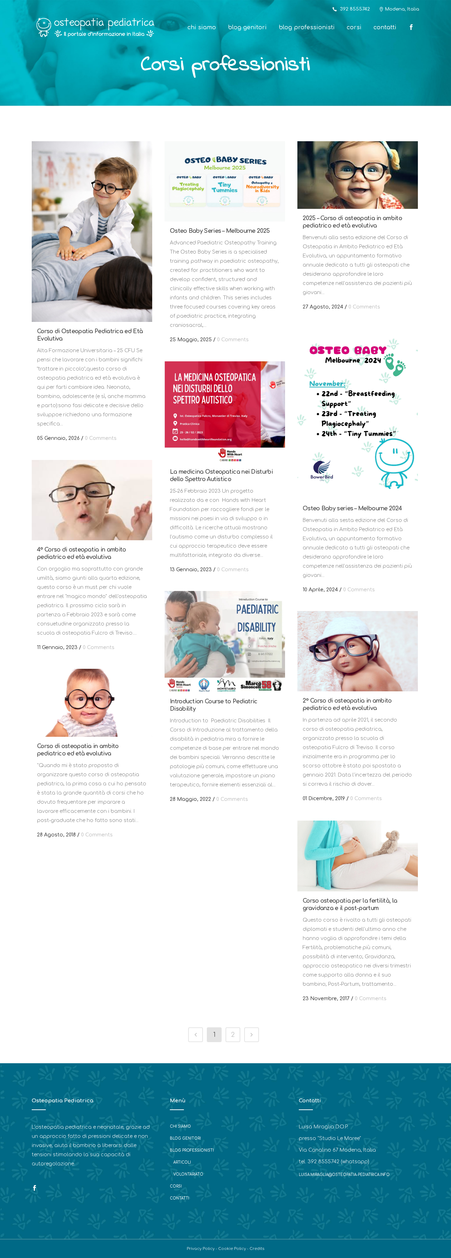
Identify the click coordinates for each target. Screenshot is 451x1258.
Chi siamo (180, 1126)
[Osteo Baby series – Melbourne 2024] (357, 413)
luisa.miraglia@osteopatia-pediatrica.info (344, 1175)
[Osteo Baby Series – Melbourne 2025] (225, 181)
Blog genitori (185, 1138)
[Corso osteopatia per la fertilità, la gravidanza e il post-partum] (357, 856)
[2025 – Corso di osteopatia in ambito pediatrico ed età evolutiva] (357, 175)
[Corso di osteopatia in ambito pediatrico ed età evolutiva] (92, 702)
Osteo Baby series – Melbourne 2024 (352, 508)
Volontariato (188, 1174)
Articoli (182, 1162)
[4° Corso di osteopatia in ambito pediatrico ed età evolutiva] (92, 500)
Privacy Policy (201, 1248)
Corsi (176, 1186)
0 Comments (101, 438)
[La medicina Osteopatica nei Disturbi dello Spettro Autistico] (225, 411)
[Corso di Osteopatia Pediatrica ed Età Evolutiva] (92, 231)
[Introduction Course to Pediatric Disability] (225, 641)
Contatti (179, 1198)
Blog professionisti (192, 1150)
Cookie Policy (232, 1248)
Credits (256, 1248)
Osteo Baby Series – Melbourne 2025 (220, 231)
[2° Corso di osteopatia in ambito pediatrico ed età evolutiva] (357, 651)
